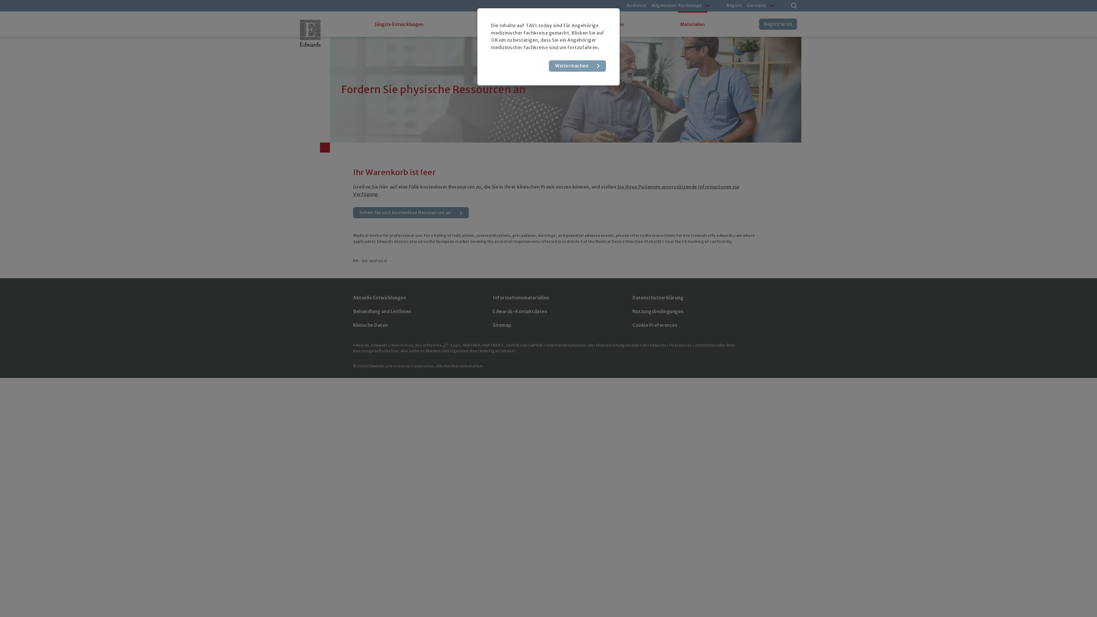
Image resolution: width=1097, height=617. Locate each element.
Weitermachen (571, 66)
